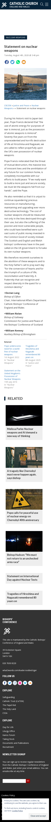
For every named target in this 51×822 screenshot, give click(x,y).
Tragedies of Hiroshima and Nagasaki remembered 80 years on (33, 352)
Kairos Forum (9, 735)
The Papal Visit (9, 705)
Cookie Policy (17, 811)
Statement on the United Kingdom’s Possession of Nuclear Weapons (12, 374)
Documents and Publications (16, 743)
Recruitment (8, 747)
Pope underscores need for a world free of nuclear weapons (12, 350)
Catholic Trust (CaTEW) (13, 701)
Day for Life (8, 727)
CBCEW (7, 105)
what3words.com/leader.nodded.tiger (20, 670)
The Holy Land (9, 709)
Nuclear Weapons (15, 37)
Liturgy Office (9, 731)
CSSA (5, 713)
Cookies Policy (8, 795)
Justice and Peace (21, 105)
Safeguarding (9, 697)
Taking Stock (8, 739)
